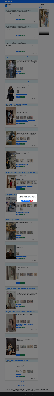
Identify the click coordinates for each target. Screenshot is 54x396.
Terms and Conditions (29, 197)
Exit (31, 200)
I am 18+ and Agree (25, 200)
